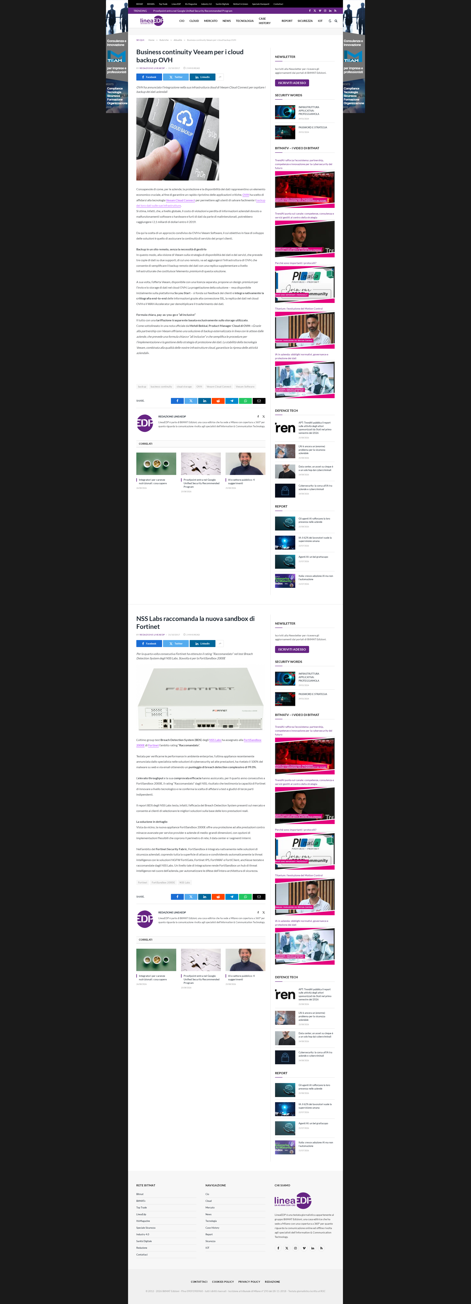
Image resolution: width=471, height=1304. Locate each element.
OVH (199, 386)
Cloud (194, 20)
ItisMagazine (143, 1220)
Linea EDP (176, 4)
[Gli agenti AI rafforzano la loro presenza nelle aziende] (285, 523)
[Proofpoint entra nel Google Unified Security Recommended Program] (201, 464)
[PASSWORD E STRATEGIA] (285, 132)
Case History (265, 21)
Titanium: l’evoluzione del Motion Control (299, 308)
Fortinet (142, 882)
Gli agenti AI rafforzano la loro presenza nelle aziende (314, 520)
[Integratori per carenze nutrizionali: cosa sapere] (156, 464)
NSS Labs (185, 882)
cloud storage (184, 386)
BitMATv (151, 4)
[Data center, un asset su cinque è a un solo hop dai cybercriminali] (285, 471)
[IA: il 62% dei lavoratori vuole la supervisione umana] (285, 543)
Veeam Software (245, 386)
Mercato (210, 20)
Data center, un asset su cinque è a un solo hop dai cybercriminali (316, 468)
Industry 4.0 (142, 1234)
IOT (320, 20)
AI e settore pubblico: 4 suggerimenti (241, 481)
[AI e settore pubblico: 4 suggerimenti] (245, 464)
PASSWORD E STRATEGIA (313, 127)
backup (142, 386)
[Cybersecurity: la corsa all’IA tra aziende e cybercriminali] (285, 491)
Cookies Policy (223, 1281)
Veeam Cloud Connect (219, 386)
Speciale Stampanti (260, 4)
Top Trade (163, 4)
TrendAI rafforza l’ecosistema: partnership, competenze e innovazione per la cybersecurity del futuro (303, 164)
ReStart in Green (240, 4)
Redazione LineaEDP (152, 68)
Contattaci (278, 4)
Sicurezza (305, 20)
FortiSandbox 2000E (163, 882)
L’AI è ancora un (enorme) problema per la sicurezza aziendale (312, 450)
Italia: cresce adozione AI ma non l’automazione (316, 577)
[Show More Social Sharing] (220, 77)
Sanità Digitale (222, 4)
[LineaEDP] (152, 21)
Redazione (141, 1247)
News (227, 20)
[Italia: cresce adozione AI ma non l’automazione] (285, 581)
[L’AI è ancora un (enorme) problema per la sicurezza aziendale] (285, 451)
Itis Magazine (191, 4)
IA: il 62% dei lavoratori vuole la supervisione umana (315, 539)
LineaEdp (141, 1214)
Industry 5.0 (206, 4)
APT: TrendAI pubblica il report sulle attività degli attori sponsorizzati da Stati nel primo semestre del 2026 (315, 427)
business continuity (161, 386)
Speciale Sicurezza (145, 1227)
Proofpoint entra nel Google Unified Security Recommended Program (192, 10)
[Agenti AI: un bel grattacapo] (285, 562)
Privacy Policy (249, 1281)
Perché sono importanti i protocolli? (295, 263)
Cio (181, 20)
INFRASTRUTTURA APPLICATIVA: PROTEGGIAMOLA (309, 110)
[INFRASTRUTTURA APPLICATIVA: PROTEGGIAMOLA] (285, 112)
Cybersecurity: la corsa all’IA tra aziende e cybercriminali (315, 487)
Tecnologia (245, 20)
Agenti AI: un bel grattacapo (313, 556)
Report (287, 20)
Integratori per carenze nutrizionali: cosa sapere (153, 481)
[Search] (335, 21)
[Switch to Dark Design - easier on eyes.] (330, 20)
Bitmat (140, 1194)
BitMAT (139, 4)
